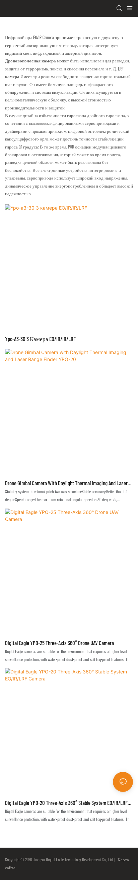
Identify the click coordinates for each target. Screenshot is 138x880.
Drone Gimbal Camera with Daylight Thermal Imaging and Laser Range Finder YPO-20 (66, 484)
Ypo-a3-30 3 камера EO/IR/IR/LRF (40, 338)
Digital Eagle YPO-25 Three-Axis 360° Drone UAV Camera (59, 642)
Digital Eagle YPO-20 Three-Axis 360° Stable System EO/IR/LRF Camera (66, 803)
